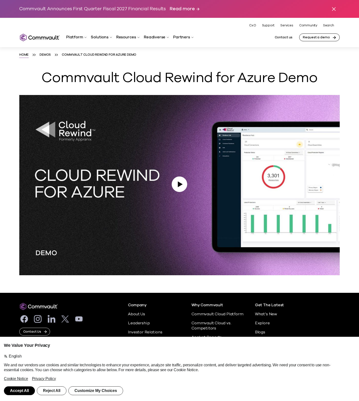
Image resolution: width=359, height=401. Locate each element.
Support (268, 25)
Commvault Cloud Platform (217, 314)
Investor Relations (145, 332)
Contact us (284, 37)
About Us (136, 314)
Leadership (139, 323)
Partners (181, 37)
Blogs (260, 332)
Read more (182, 9)
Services (286, 25)
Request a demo (316, 37)
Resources (126, 37)
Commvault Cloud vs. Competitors (211, 325)
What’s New (266, 314)
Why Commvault (207, 305)
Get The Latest (269, 305)
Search (328, 25)
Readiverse (154, 37)
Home (24, 54)
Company (137, 305)
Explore (262, 323)
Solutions (99, 37)
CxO (252, 25)
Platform (74, 37)
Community (308, 25)
